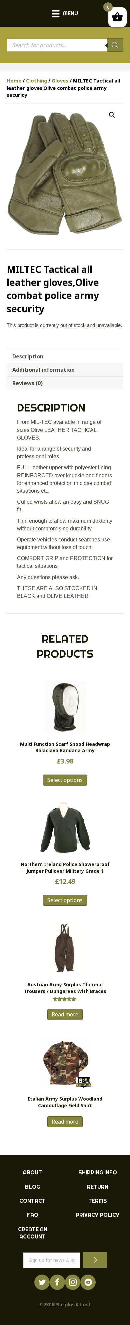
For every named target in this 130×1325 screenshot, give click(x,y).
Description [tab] (27, 356)
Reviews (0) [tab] (27, 383)
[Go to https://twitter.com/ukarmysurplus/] (42, 1282)
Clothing (36, 80)
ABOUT (32, 1172)
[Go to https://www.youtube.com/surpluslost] (88, 1282)
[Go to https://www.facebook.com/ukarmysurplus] (57, 1282)
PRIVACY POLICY (97, 1214)
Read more (65, 1014)
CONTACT (32, 1200)
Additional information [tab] (43, 369)
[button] (112, 115)
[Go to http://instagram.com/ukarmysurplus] (72, 1282)
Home (14, 80)
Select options (65, 780)
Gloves (60, 80)
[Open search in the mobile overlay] (65, 45)
